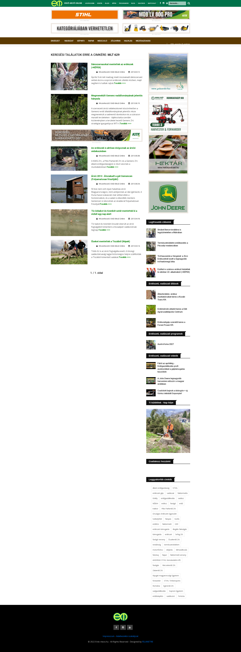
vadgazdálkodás (159, 591)
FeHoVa (181, 596)
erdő (181, 503)
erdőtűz (156, 524)
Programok (124, 3)
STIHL (175, 488)
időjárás (169, 550)
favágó (173, 503)
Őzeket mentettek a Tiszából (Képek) (110, 241)
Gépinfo (81, 41)
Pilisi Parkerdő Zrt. (169, 508)
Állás (107, 3)
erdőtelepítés (158, 596)
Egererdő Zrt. (168, 586)
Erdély (155, 498)
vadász (181, 498)
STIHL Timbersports (172, 581)
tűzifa (177, 519)
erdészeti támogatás (161, 529)
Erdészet (55, 41)
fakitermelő (166, 524)
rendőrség (157, 544)
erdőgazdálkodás (168, 498)
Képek (114, 3)
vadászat (170, 493)
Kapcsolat (152, 3)
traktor (155, 508)
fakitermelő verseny (178, 555)
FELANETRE (147, 641)
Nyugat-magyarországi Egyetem (166, 575)
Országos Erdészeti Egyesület (165, 514)
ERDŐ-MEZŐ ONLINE (73, 3)
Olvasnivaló (58, 50)
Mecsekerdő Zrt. (169, 565)
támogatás (157, 534)
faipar (164, 555)
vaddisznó (171, 596)
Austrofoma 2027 (166, 344)
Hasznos (141, 3)
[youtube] (167, 3)
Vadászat (69, 41)
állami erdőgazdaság (161, 488)
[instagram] (164, 3)
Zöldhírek (115, 41)
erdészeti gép (158, 493)
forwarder (157, 581)
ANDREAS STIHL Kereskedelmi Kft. (167, 560)
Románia (156, 586)
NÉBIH (155, 503)
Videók (99, 3)
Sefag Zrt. (179, 534)
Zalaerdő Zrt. (158, 570)
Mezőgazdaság (143, 41)
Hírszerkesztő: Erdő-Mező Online (112, 72)
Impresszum (108, 636)
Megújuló (102, 41)
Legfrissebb (89, 3)
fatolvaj (156, 555)
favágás (156, 565)
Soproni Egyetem (176, 591)
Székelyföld (157, 519)
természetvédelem (171, 544)
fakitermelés (183, 493)
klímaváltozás (181, 550)
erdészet (168, 534)
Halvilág (128, 41)
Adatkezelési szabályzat (127, 636)
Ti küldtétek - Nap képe (161, 402)
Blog (133, 3)
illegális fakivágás (180, 529)
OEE (176, 524)
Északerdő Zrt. (174, 539)
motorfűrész (158, 550)
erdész (164, 503)
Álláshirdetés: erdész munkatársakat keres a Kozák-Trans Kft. (172, 297)
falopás (168, 519)
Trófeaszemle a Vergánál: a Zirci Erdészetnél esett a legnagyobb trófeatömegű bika (173, 259)
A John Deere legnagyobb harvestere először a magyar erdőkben (171, 381)
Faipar (91, 41)
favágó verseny (159, 539)
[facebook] (160, 3)
